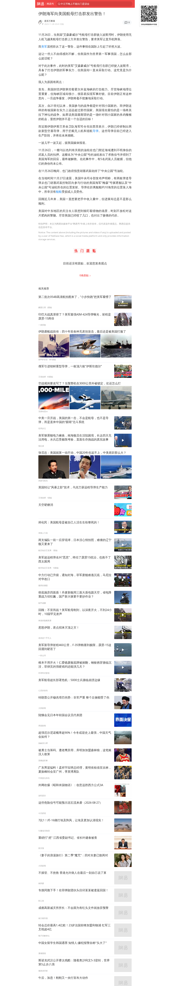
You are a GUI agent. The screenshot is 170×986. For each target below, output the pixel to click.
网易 (40, 4)
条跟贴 (84, 275)
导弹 (96, 131)
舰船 (59, 192)
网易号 (50, 3)
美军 (44, 46)
